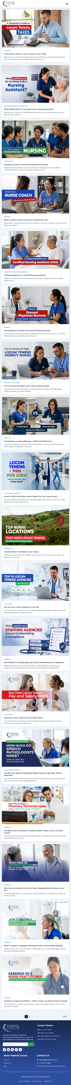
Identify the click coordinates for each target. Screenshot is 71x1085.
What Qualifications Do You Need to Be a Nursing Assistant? (29, 109)
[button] (67, 3)
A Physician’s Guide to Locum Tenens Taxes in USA (25, 54)
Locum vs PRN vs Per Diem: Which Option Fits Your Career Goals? (31, 496)
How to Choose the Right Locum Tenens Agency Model (26, 386)
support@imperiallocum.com (48, 1060)
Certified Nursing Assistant (12, 106)
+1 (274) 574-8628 (45, 1063)
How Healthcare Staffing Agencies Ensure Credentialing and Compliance (34, 662)
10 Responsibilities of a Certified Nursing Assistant (25, 275)
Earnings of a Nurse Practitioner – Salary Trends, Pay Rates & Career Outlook (35, 1001)
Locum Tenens (15, 382)
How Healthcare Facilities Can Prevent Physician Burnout (27, 330)
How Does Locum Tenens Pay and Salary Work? (23, 718)
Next (65, 1016)
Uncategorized (8, 161)
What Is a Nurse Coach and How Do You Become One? (26, 220)
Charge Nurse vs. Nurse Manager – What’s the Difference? (28, 441)
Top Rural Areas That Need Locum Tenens (21, 552)
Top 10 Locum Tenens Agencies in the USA (21, 607)
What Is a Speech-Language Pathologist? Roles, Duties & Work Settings (33, 946)
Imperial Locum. (32, 1076)
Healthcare (7, 50)
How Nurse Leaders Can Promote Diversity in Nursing (26, 165)
